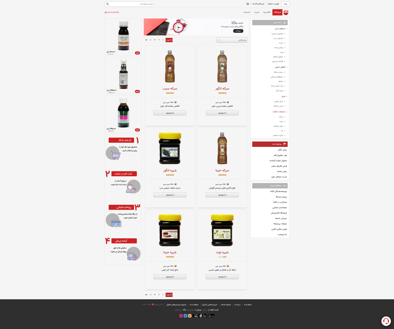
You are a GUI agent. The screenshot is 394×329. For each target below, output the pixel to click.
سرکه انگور (222, 88)
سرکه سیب (170, 88)
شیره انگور (170, 170)
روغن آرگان (282, 149)
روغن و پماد (278, 47)
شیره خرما (169, 252)
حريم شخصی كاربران (209, 304)
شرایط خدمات (226, 304)
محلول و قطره (278, 56)
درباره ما (238, 304)
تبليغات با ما (194, 304)
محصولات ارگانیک (279, 111)
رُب (282, 130)
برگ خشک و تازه (277, 86)
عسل (283, 96)
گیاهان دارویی (280, 67)
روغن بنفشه (282, 171)
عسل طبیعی (278, 101)
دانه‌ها (281, 81)
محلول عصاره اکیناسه (278, 160)
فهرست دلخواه (273, 3)
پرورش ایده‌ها (281, 196)
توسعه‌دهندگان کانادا (278, 191)
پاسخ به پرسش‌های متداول (176, 304)
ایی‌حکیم (178, 310)
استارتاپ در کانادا (280, 202)
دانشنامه (246, 12)
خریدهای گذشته (258, 3)
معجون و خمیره (277, 33)
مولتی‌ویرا (190, 310)
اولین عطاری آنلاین (279, 229)
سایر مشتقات (278, 106)
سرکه (281, 116)
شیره (281, 121)
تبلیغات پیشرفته (280, 223)
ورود (285, 3)
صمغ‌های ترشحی (277, 76)
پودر (281, 52)
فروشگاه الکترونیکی (279, 213)
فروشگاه (277, 12)
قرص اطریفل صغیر (279, 166)
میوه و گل (279, 90)
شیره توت (222, 252)
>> (146, 40)
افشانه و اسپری (277, 61)
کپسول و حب (278, 38)
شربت (281, 43)
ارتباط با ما (248, 304)
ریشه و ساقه (278, 72)
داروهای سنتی (280, 28)
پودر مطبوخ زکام (280, 155)
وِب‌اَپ (204, 310)
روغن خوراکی (278, 126)
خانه (286, 12)
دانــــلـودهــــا (282, 234)
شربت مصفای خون (279, 176)
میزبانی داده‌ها (281, 218)
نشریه (256, 12)
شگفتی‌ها (267, 12)
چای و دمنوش (278, 135)
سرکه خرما (222, 170)
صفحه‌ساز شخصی (279, 207)
